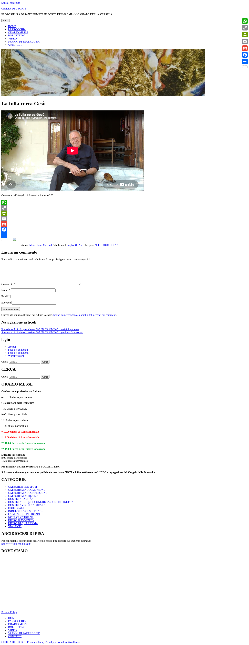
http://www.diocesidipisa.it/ (15, 543)
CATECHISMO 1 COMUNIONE (26, 489)
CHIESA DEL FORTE (13, 8)
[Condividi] (124, 235)
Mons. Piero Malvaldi (41, 245)
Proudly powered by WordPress (62, 642)
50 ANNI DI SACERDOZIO (24, 41)
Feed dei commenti (18, 352)
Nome (5, 290)
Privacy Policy (9, 612)
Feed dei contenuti (18, 349)
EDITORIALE (16, 508)
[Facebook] (124, 229)
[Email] (124, 218)
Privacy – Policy (36, 642)
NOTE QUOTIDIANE (107, 245)
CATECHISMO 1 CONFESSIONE (27, 492)
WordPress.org (16, 355)
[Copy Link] (124, 208)
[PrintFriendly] (124, 213)
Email (5, 296)
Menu (5, 20)
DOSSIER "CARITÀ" (20, 498)
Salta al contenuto (10, 2)
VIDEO (12, 38)
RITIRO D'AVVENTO (21, 520)
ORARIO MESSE (18, 32)
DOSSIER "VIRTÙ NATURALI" (27, 505)
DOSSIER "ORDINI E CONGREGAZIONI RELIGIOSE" (40, 502)
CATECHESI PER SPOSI (22, 486)
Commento (8, 284)
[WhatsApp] (124, 202)
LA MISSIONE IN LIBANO (24, 514)
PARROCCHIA (17, 29)
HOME (12, 26)
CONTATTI (15, 44)
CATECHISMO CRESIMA (23, 495)
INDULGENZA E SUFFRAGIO (26, 511)
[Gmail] (124, 224)
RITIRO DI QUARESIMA (23, 523)
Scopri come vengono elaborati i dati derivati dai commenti (84, 315)
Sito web (6, 302)
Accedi (12, 346)
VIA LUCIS (15, 526)
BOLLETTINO (16, 35)
